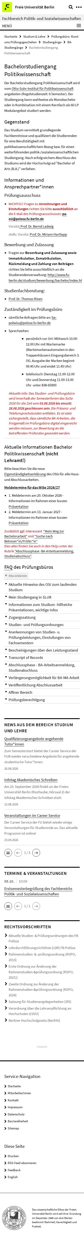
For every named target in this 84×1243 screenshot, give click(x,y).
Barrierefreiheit (18, 1121)
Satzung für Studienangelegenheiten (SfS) (40, 1001)
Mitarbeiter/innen (19, 1093)
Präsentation (18, 506)
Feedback (14, 1170)
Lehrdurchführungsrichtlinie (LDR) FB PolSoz (42, 947)
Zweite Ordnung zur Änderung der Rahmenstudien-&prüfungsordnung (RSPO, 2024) (41, 989)
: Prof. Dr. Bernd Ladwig (36, 226)
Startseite (10, 36)
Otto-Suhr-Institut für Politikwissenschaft (42, 88)
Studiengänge (52, 42)
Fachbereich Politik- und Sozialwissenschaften (41, 18)
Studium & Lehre (34, 36)
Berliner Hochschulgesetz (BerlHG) (34, 1020)
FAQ (8, 567)
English (13, 1177)
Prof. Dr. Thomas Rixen (25, 298)
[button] (42, 587)
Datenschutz (16, 1114)
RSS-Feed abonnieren (22, 1163)
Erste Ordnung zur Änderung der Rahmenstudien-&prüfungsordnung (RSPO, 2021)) (41, 972)
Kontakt (13, 1100)
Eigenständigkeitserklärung (25, 474)
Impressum (15, 1107)
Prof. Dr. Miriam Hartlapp (48, 234)
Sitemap (13, 1128)
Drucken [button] (13, 1156)
